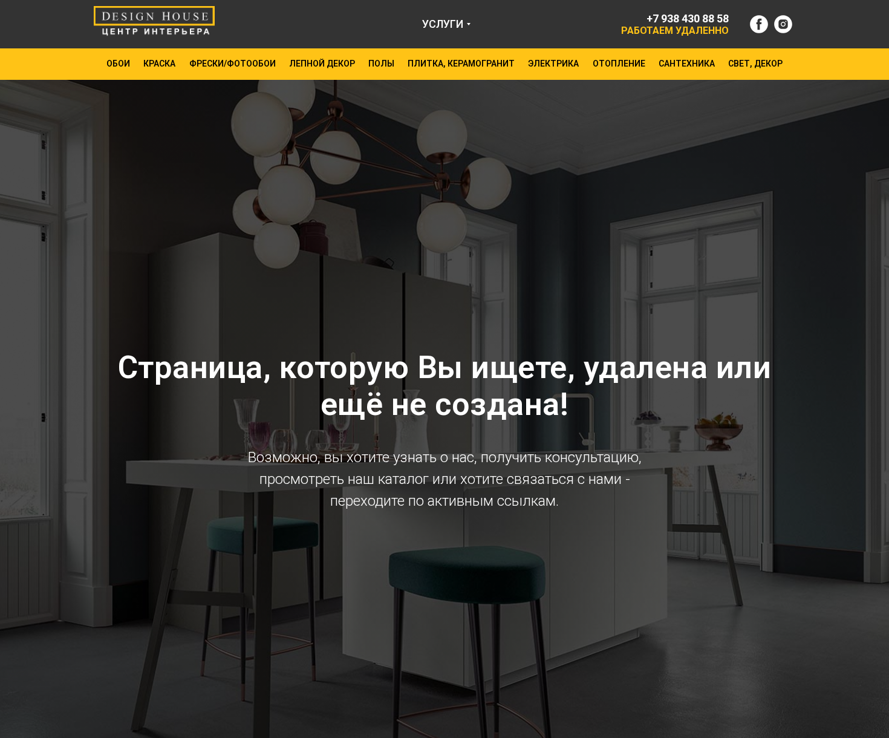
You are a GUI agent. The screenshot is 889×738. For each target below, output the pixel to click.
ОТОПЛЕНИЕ (619, 63)
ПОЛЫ (381, 63)
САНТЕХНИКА (687, 63)
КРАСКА (159, 63)
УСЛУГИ (442, 24)
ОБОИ (118, 63)
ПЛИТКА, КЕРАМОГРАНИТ (461, 63)
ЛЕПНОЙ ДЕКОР (322, 63)
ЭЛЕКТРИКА (553, 63)
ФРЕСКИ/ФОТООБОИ (232, 63)
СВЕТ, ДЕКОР (755, 63)
